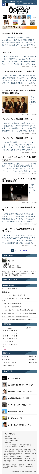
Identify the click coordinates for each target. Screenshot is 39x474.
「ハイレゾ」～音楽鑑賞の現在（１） (18, 138)
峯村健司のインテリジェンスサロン (20, 391)
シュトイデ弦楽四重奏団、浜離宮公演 (18, 71)
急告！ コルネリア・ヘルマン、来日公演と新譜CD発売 (19, 313)
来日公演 (31, 362)
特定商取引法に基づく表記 (12, 438)
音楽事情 (31, 359)
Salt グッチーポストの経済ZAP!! (19, 405)
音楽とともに (8, 52)
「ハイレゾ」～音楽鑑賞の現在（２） (18, 119)
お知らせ (4, 359)
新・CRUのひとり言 (15, 418)
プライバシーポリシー (11, 440)
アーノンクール (7, 365)
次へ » (25, 250)
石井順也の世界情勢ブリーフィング (20, 385)
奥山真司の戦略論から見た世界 (18, 398)
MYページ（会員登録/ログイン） (26, 4)
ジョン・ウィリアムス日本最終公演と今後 (15, 316)
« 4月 (5, 349)
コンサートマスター (8, 362)
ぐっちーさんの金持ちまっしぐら (19, 425)
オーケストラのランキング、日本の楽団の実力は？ (17, 310)
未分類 (4, 356)
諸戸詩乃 (31, 356)
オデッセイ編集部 (14, 378)
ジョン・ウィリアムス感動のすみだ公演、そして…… (18, 320)
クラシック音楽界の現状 (12, 33)
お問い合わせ (9, 442)
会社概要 (7, 437)
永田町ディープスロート (16, 411)
